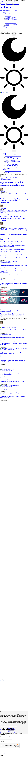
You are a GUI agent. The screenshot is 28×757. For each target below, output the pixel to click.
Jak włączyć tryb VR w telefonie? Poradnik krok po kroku (13, 389)
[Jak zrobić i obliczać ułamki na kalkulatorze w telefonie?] (6, 377)
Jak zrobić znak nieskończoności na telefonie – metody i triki (13, 265)
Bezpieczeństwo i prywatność (6, 214)
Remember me (4, 750)
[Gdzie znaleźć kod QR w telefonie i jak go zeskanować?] (5, 334)
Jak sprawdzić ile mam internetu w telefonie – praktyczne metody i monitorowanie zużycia (12, 352)
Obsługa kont (3, 255)
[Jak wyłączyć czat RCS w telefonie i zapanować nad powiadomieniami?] (12, 310)
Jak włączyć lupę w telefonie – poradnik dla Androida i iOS (13, 249)
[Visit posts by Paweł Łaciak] (1, 190)
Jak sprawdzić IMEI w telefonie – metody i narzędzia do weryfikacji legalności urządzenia (12, 361)
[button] (1, 2)
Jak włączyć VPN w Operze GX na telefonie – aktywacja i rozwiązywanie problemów (12, 218)
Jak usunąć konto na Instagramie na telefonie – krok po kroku (14, 257)
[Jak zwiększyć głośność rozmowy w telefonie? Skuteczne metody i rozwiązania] (8, 392)
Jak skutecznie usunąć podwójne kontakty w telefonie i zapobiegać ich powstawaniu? (14, 200)
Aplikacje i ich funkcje (4, 280)
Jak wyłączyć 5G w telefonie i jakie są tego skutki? (13, 234)
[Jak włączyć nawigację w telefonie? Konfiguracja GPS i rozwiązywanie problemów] (6, 369)
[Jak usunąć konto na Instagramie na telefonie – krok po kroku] (14, 254)
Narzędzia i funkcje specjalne (6, 370)
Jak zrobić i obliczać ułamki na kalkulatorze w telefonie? (12, 381)
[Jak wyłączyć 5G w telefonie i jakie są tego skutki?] (14, 231)
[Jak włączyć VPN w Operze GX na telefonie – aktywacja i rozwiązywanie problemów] (14, 212)
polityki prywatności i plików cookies (7, 1)
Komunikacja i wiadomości (5, 196)
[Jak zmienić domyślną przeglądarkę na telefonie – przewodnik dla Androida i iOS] (11, 279)
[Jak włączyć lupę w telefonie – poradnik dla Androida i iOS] (14, 246)
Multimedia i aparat (4, 272)
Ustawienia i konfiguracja (5, 179)
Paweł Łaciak (3, 191)
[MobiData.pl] (6, 92)
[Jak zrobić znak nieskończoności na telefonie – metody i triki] (9, 261)
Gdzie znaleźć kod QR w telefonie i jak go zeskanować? (12, 337)
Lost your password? (4, 753)
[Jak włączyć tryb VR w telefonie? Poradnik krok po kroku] (9, 385)
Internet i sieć (15, 214)
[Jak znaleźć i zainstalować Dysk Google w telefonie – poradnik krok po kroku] (7, 340)
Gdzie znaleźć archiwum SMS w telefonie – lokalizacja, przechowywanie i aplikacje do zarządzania (12, 242)
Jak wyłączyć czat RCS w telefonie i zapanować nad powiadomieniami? (12, 315)
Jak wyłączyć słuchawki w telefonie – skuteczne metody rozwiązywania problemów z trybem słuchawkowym (12, 183)
